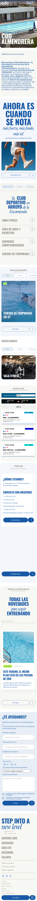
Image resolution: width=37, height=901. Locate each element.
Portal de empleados (7, 870)
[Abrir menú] (33, 3)
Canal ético (3, 888)
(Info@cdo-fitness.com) (9, 831)
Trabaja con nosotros (7, 863)
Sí (7, 764)
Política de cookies (5, 891)
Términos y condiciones (6, 886)
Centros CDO (9, 838)
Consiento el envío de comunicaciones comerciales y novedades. (18, 798)
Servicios (19, 187)
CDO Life (6, 847)
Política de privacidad (5, 884)
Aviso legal (3, 881)
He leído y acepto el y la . (20, 794)
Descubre (7, 852)
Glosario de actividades (8, 867)
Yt (10, 876)
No (15, 764)
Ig (6, 876)
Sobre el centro (8, 187)
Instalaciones (30, 187)
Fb (3, 876)
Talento (6, 857)
